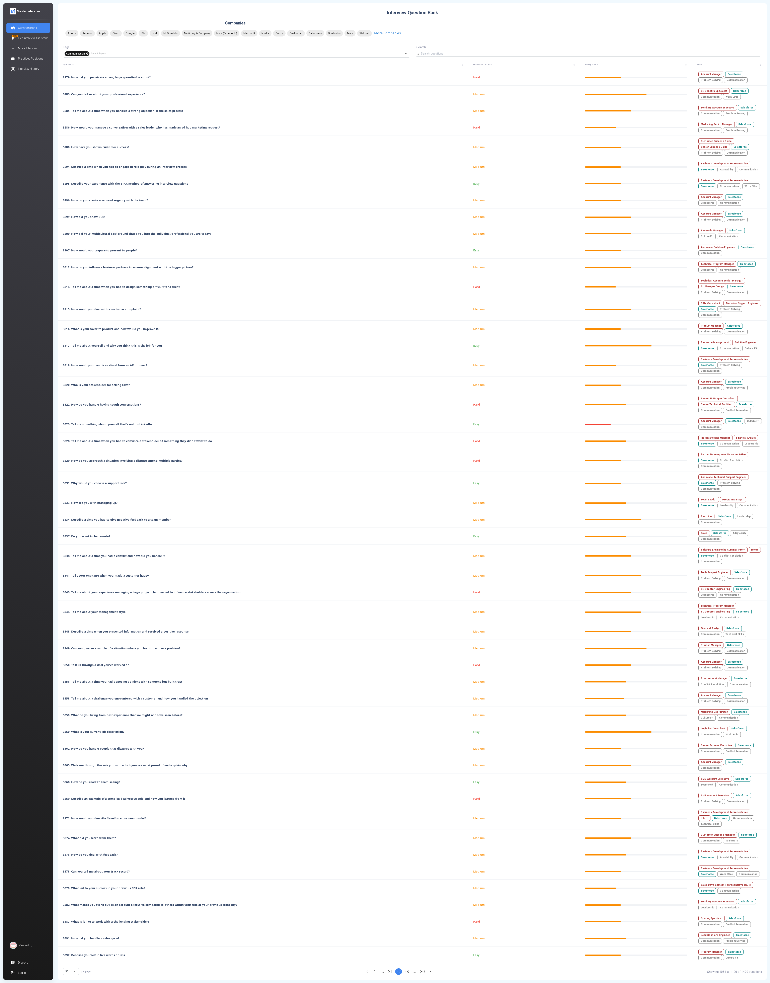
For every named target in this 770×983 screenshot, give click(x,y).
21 (390, 971)
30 (422, 971)
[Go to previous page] (367, 971)
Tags (66, 47)
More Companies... (388, 33)
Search (421, 47)
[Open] (406, 53)
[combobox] (243, 53)
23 (406, 971)
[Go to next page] (430, 971)
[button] (77, 53)
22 (398, 971)
